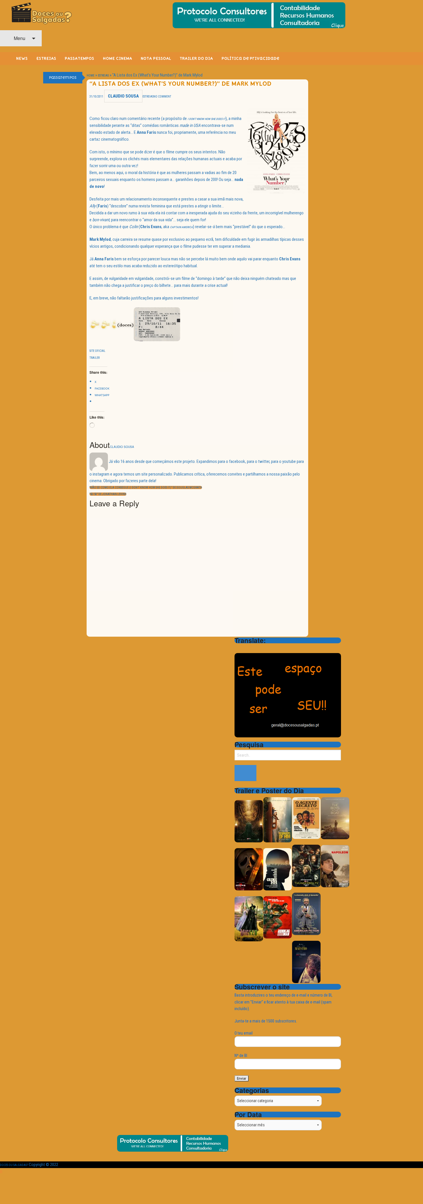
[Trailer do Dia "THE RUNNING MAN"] (277, 917)
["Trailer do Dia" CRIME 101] (277, 869)
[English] (245, 648)
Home (90, 75)
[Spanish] (260, 648)
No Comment (162, 96)
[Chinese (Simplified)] (238, 648)
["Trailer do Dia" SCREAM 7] (249, 869)
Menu (19, 38)
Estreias (103, 75)
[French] (252, 648)
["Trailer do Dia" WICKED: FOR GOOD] (249, 918)
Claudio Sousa (123, 96)
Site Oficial (97, 350)
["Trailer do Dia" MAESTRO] (306, 961)
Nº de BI (241, 1055)
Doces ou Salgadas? (14, 1165)
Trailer (94, 357)
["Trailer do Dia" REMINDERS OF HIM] (277, 819)
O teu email (244, 1033)
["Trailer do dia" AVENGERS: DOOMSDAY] (249, 821)
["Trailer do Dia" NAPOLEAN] (335, 865)
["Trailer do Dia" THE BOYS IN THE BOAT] (335, 818)
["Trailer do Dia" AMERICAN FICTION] (306, 913)
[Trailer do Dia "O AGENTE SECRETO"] (306, 817)
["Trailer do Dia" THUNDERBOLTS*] (306, 865)
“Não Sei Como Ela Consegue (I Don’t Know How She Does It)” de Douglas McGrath (145, 487)
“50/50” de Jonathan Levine (107, 494)
